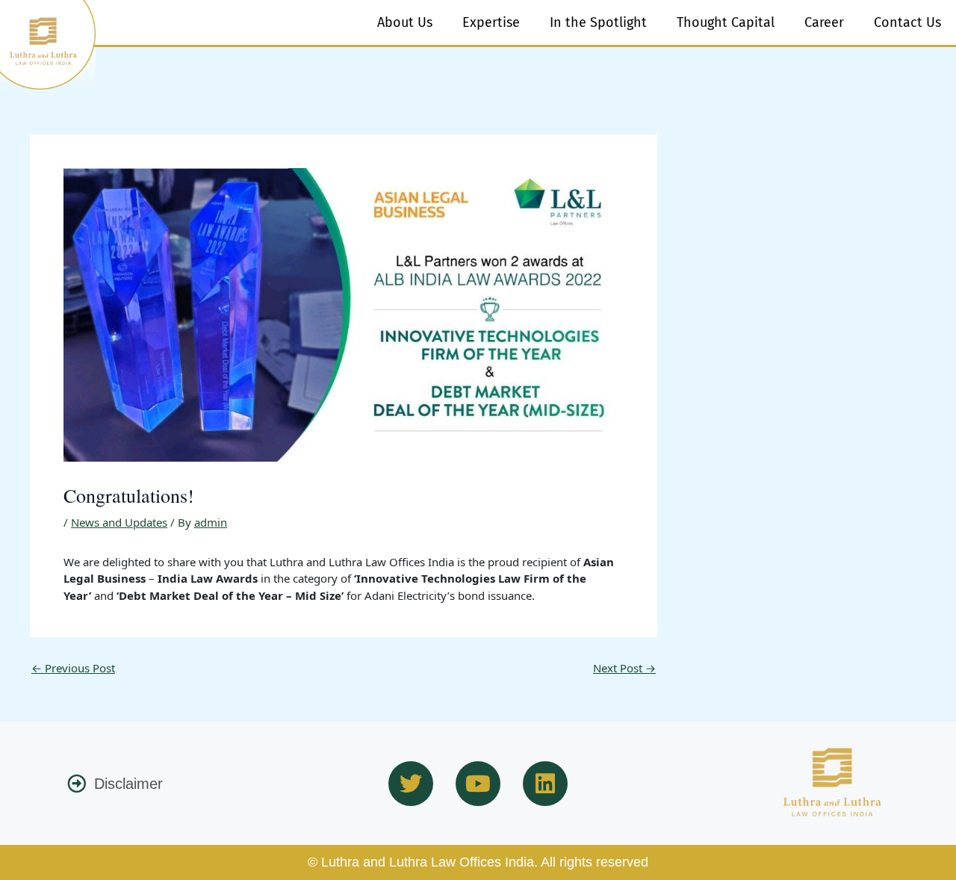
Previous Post (73, 668)
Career (824, 22)
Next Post (624, 668)
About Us (404, 22)
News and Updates (119, 522)
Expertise (491, 22)
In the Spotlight (598, 22)
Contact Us (907, 22)
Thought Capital (726, 22)
